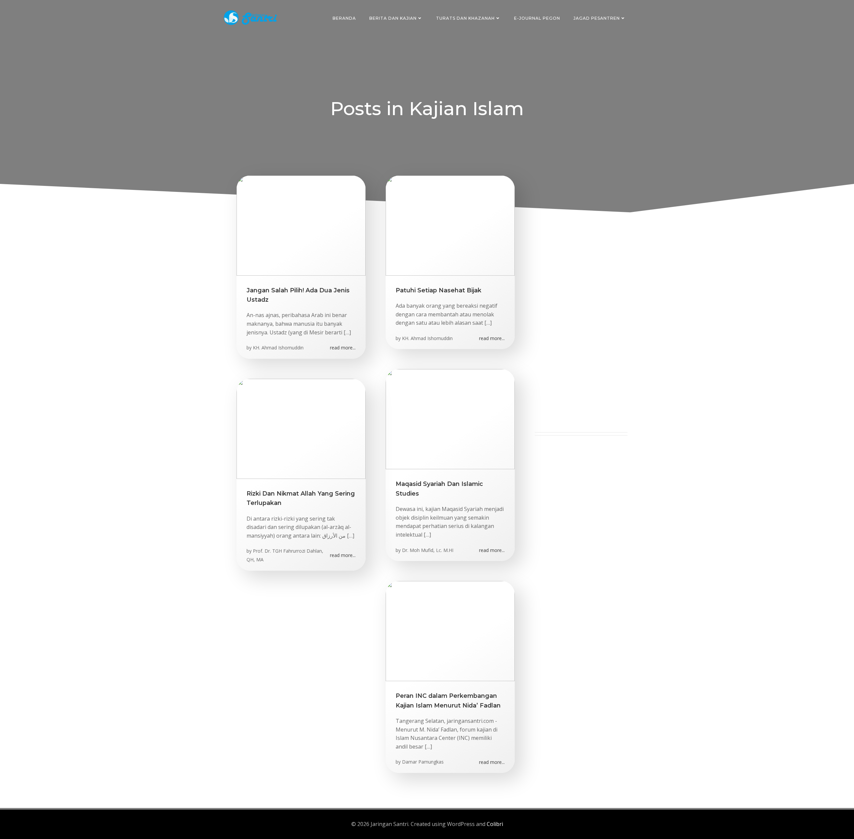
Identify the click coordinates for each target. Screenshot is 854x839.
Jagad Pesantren (596, 18)
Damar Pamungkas (423, 762)
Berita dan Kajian (393, 18)
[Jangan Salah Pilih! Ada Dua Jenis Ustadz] (301, 225)
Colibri (495, 824)
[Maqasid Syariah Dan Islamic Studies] (450, 419)
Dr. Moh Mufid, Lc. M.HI (427, 550)
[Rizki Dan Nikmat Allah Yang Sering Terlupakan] (301, 428)
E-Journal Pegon (537, 18)
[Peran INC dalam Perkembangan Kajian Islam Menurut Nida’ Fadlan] (450, 630)
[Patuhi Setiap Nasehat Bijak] (450, 225)
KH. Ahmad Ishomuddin (278, 347)
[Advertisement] (581, 332)
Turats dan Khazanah (465, 18)
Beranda (344, 18)
